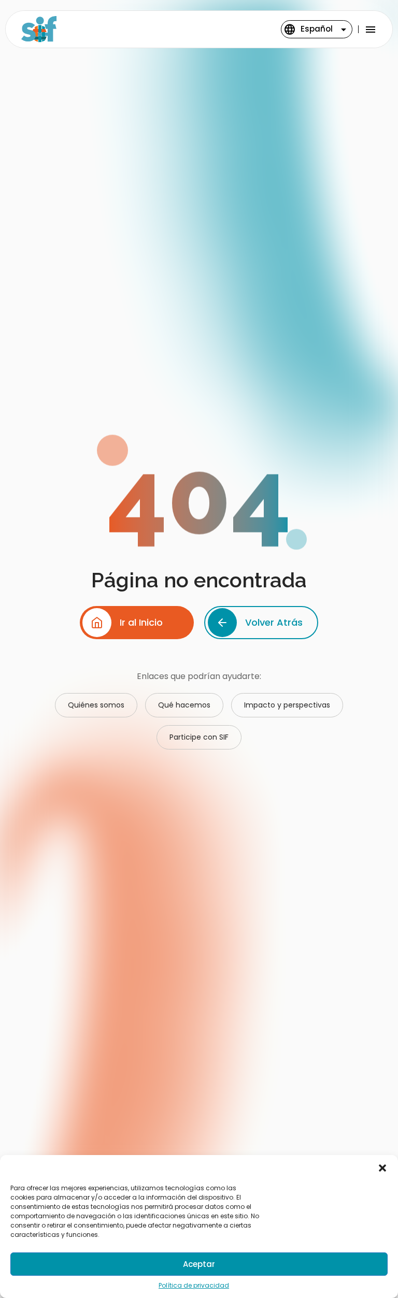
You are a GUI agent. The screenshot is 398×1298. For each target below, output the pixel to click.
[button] (382, 1168)
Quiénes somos (96, 705)
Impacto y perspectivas (287, 705)
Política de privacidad (194, 1285)
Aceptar (199, 1264)
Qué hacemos (184, 705)
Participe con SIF (199, 737)
